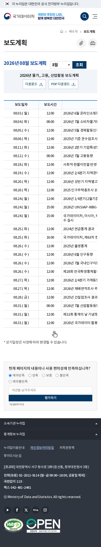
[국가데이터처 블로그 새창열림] (35, 510)
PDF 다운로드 (60, 84)
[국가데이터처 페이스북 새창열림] (17, 510)
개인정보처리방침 (42, 448)
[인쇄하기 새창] (92, 43)
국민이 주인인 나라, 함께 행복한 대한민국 (52, 16)
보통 (49, 375)
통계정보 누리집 (12, 434)
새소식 (73, 31)
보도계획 (89, 32)
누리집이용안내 (14, 448)
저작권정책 (66, 448)
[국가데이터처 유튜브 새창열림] (7, 510)
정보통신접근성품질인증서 (13, 525)
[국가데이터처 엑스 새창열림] (26, 510)
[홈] (61, 31)
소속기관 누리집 (12, 423)
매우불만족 (20, 382)
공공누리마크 (43, 525)
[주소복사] (81, 43)
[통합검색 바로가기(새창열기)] (84, 16)
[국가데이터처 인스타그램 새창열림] (45, 510)
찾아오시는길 (13, 456)
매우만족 (19, 375)
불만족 (64, 375)
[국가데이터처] (19, 16)
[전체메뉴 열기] (93, 16)
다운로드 (31, 84)
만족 (35, 375)
